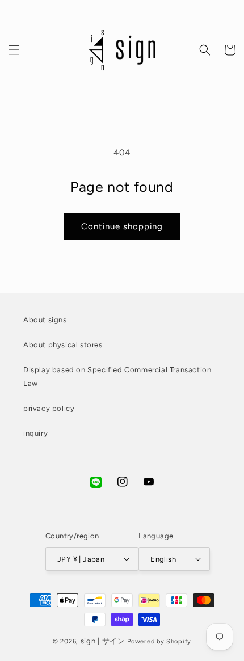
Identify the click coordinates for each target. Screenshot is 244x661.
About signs (45, 319)
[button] (14, 49)
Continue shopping (122, 226)
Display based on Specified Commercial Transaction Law (117, 376)
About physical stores (63, 344)
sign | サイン (103, 641)
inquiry (35, 433)
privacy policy (48, 408)
